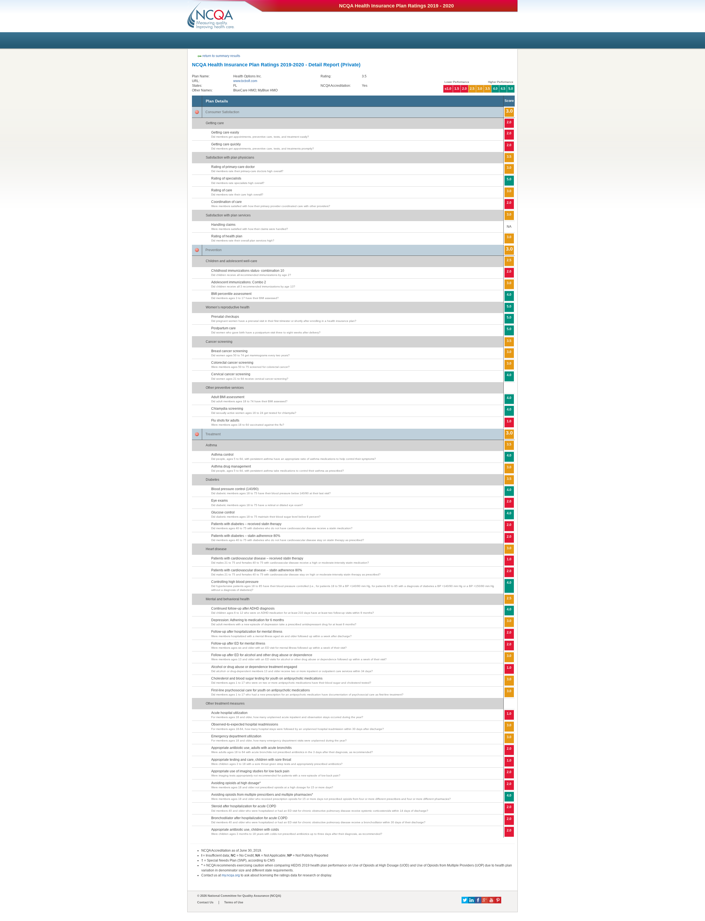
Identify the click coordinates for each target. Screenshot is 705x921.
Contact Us (205, 902)
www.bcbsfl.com (245, 81)
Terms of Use (233, 902)
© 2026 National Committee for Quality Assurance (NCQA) (239, 895)
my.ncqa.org (231, 875)
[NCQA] (211, 15)
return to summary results (221, 56)
